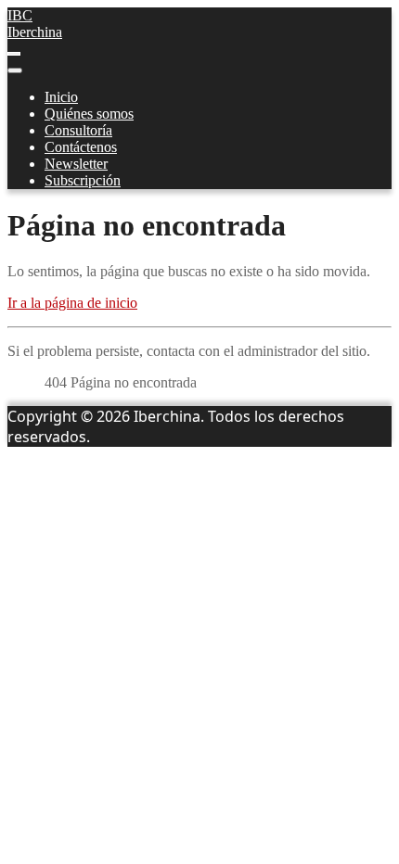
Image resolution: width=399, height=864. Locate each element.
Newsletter (76, 164)
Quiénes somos (89, 113)
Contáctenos (81, 147)
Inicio (61, 97)
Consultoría (78, 130)
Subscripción (83, 180)
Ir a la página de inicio (72, 303)
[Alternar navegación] (13, 54)
